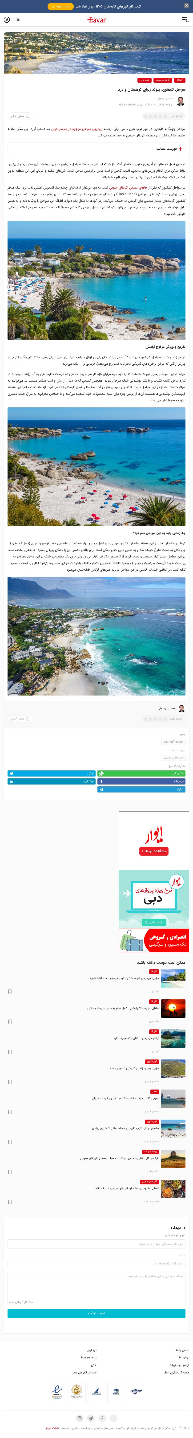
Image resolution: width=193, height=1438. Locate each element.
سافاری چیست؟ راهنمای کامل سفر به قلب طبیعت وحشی (123, 1008)
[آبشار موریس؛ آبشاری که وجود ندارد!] (173, 1038)
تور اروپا (91, 1350)
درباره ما (184, 1357)
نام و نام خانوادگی (175, 1235)
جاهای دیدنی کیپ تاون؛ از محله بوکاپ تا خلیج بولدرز (125, 1128)
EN (18, 19)
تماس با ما (182, 1350)
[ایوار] (96, 20)
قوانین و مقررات (179, 1365)
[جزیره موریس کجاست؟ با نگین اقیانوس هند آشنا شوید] (173, 978)
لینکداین (89, 781)
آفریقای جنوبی (163, 80)
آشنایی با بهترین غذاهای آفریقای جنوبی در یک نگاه (127, 1188)
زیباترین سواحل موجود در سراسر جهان (77, 128)
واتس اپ (178, 773)
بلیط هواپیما (88, 1357)
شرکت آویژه (52, 1428)
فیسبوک (179, 781)
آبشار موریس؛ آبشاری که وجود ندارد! (136, 1038)
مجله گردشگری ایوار (176, 1372)
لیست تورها (63, 6)
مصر (155, 1092)
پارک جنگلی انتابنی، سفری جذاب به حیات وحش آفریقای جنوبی (119, 1158)
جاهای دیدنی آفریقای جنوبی (128, 187)
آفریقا (180, 80)
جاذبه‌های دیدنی (173, 757)
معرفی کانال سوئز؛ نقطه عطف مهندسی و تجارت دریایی (125, 1098)
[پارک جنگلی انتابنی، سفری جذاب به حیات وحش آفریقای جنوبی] (173, 1159)
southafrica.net (173, 742)
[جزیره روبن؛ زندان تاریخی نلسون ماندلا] (173, 1068)
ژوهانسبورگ (150, 1152)
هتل (93, 1365)
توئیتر (90, 773)
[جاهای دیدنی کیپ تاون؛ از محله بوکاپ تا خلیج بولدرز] (173, 1129)
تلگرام (180, 789)
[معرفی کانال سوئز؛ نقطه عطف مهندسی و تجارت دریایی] (173, 1099)
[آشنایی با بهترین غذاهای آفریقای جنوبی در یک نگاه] (173, 1189)
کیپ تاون (144, 80)
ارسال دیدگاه (96, 1313)
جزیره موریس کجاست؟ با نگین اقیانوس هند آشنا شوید (124, 978)
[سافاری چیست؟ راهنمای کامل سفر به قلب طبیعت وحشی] (173, 1008)
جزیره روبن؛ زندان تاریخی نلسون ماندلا (134, 1068)
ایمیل (182, 1254)
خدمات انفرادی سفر (84, 1372)
